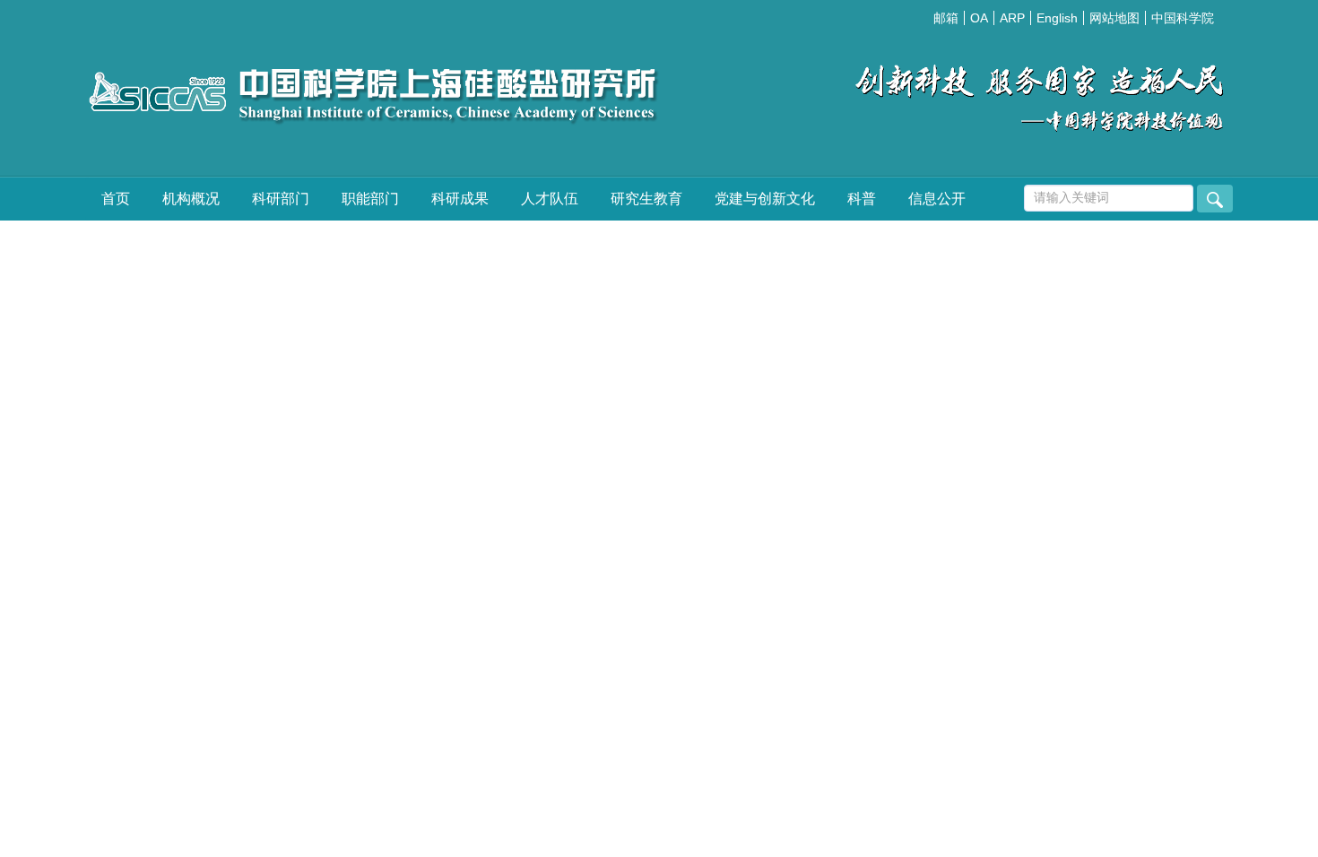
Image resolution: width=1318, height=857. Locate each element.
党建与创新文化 (765, 198)
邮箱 (945, 18)
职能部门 (370, 198)
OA (979, 18)
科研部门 (280, 198)
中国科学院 (1182, 18)
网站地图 (1114, 18)
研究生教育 (646, 198)
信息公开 (937, 198)
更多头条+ (1177, 570)
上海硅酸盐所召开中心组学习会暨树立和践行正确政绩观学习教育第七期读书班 (1041, 306)
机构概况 (191, 198)
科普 (861, 198)
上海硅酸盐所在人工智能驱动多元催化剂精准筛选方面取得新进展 (1085, 384)
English (1057, 18)
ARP (1012, 18)
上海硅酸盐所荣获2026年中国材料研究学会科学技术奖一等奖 (1072, 420)
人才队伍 (549, 198)
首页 (115, 198)
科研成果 (460, 198)
